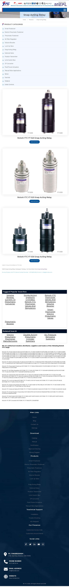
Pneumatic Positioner (12, 35)
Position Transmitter (11, 56)
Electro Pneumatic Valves (50, 316)
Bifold (6, 74)
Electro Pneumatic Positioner (14, 32)
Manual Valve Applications (13, 70)
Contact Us (34, 424)
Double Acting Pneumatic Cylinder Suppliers (30, 338)
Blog (34, 421)
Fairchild (7, 77)
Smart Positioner (10, 28)
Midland (7, 81)
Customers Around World (34, 533)
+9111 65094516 (33, 272)
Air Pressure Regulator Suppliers (50, 337)
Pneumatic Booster (10, 323)
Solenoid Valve (9, 53)
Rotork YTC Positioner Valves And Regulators (30, 305)
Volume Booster (10, 42)
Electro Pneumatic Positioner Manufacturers (10, 338)
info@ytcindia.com (47, 272)
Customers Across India (34, 530)
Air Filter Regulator (11, 39)
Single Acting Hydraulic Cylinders (30, 297)
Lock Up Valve (9, 46)
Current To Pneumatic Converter (10, 302)
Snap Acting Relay (41, 19)
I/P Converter (9, 63)
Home (24, 19)
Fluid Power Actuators (12, 67)
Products (31, 19)
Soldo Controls (9, 84)
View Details (34, 142)
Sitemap (34, 428)
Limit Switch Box (10, 60)
